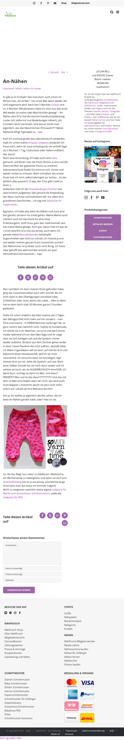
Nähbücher (90, 105)
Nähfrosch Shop (14, 630)
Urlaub (55, 104)
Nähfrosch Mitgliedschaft (101, 102)
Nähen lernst (98, 119)
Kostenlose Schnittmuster (19, 706)
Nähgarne (70, 625)
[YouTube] (102, 197)
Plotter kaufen (72, 664)
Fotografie (115, 111)
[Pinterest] (43, 277)
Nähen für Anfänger (75, 653)
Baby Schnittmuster (16, 683)
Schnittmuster (111, 99)
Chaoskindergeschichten (43, 189)
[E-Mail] (50, 277)
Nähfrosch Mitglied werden (79, 641)
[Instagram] (86, 197)
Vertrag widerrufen (11, 738)
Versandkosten (13, 641)
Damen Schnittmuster (17, 679)
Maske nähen (71, 645)
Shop (7, 714)
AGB (111, 730)
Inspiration (8, 88)
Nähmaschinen (92, 125)
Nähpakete (70, 617)
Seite (54, 158)
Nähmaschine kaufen (76, 649)
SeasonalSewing (12, 482)
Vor (63, 72)
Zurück (54, 72)
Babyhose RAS (13, 710)
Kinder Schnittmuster (17, 687)
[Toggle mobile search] (111, 12)
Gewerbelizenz (13, 702)
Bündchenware (73, 621)
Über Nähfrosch (14, 633)
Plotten (87, 117)
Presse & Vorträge (15, 649)
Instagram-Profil (103, 131)
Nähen (18, 88)
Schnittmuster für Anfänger (20, 699)
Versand (69, 734)
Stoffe (100, 105)
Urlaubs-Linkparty (38, 142)
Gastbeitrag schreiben (17, 657)
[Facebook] (20, 277)
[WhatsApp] (35, 277)
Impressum (71, 730)
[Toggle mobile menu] (117, 12)
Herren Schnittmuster (17, 691)
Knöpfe (68, 628)
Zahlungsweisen (14, 645)
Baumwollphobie (29, 234)
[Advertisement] (62, 42)
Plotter (108, 125)
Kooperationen (13, 653)
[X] (28, 277)
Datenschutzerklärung (93, 730)
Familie (97, 111)
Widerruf (55, 734)
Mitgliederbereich (15, 637)
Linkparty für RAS (13, 497)
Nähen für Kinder (32, 88)
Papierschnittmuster (16, 695)
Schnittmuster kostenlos (19, 718)
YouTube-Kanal (110, 128)
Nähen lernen (72, 657)
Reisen (105, 111)
